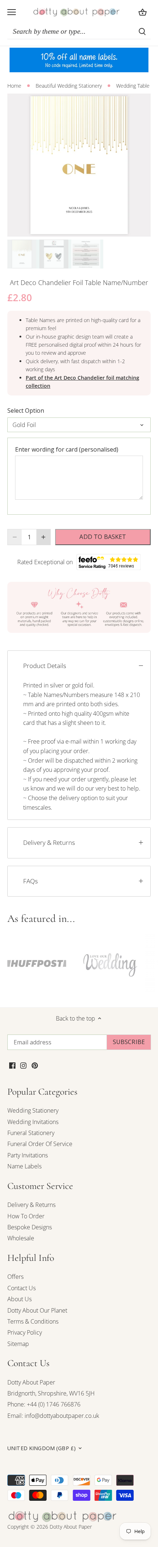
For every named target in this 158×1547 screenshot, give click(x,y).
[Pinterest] (35, 1065)
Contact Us (21, 1288)
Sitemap (18, 1344)
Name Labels (24, 1166)
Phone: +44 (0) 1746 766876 (43, 1404)
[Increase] (43, 537)
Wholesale (20, 1238)
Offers (15, 1277)
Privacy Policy (24, 1332)
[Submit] (142, 31)
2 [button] (79, 229)
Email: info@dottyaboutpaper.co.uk (53, 1416)
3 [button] (86, 229)
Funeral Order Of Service (39, 1144)
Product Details (44, 665)
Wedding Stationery (32, 1110)
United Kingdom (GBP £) (41, 1448)
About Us (19, 1299)
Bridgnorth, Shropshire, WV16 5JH (51, 1393)
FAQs (30, 881)
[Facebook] (12, 1065)
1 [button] (71, 229)
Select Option (25, 410)
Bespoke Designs (29, 1227)
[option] (79, 165)
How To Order (25, 1216)
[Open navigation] (11, 12)
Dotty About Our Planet (37, 1310)
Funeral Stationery (30, 1133)
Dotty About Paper (31, 1382)
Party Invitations (27, 1155)
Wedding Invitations (32, 1122)
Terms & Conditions (32, 1321)
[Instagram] (23, 1065)
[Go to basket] (142, 12)
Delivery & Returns (49, 842)
